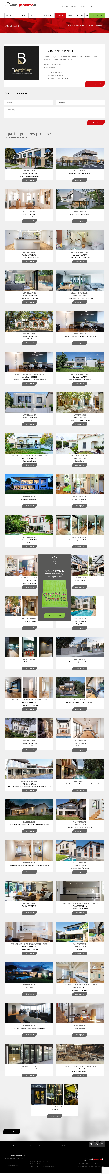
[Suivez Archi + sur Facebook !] (78, 15)
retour (12, 1131)
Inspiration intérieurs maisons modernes (43, 1166)
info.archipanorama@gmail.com (15, 1158)
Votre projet (35, 15)
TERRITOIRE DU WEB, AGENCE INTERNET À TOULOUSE (94, 1166)
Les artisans (61, 15)
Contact (71, 15)
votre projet (29, 1146)
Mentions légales (99, 1164)
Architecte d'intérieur (37, 1164)
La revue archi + (21, 15)
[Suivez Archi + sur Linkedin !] (86, 15)
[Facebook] (45, 83)
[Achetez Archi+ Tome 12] (55, 594)
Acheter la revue (96, 15)
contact (68, 1146)
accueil (7, 1146)
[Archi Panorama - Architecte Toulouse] (54, 5)
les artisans (56, 1146)
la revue (17, 1146)
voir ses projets (92, 84)
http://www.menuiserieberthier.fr (59, 78)
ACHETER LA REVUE (54, 615)
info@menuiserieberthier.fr (57, 75)
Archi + (89, 1164)
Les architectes (48, 15)
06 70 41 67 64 (66, 72)
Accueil (8, 15)
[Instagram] (48, 83)
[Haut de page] (105, 1171)
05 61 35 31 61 (53, 72)
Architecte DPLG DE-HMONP (39, 1161)
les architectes (42, 1146)
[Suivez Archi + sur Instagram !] (82, 15)
